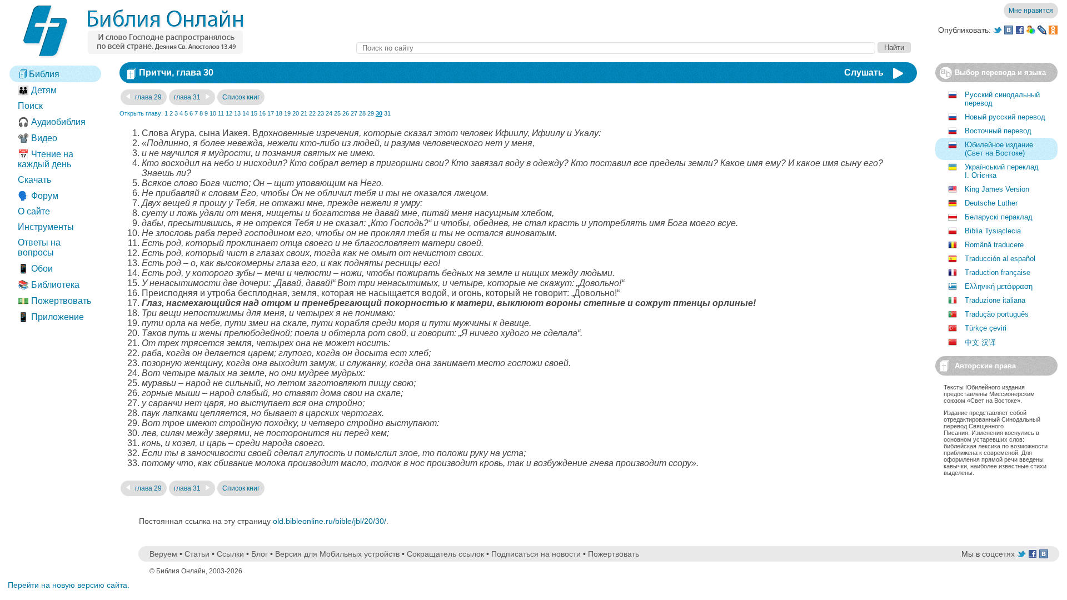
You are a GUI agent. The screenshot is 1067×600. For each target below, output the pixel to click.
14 (245, 113)
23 (320, 113)
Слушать (864, 72)
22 (312, 113)
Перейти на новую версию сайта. (68, 585)
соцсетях (998, 553)
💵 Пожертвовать (54, 301)
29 (370, 113)
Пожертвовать (613, 553)
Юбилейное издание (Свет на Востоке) (999, 149)
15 (254, 113)
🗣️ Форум (38, 196)
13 (237, 113)
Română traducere (994, 245)
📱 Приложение (51, 317)
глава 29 (147, 97)
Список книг (241, 97)
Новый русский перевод (1005, 117)
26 (345, 113)
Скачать (34, 179)
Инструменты (46, 227)
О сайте (34, 211)
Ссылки (230, 553)
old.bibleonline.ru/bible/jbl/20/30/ (329, 521)
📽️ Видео (37, 138)
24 (329, 113)
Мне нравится (1031, 10)
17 (270, 113)
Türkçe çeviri (985, 328)
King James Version (997, 189)
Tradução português (997, 314)
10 (213, 113)
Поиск (30, 106)
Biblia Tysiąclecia (993, 231)
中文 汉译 (980, 342)
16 (262, 113)
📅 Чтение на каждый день (45, 159)
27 (354, 113)
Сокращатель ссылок (445, 553)
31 (387, 113)
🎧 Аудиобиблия (52, 122)
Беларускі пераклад (999, 217)
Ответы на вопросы (39, 247)
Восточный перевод (998, 131)
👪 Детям (37, 90)
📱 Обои (35, 268)
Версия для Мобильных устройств (337, 553)
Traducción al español (1000, 258)
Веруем (163, 553)
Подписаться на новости (536, 553)
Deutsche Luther (991, 203)
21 (304, 113)
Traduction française (997, 272)
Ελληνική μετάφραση (999, 286)
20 (295, 113)
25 (337, 113)
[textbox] (615, 48)
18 (279, 113)
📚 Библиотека (48, 284)
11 (221, 113)
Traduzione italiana (995, 300)
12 (229, 113)
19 (287, 113)
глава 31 (188, 97)
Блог (259, 553)
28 (362, 113)
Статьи (197, 553)
